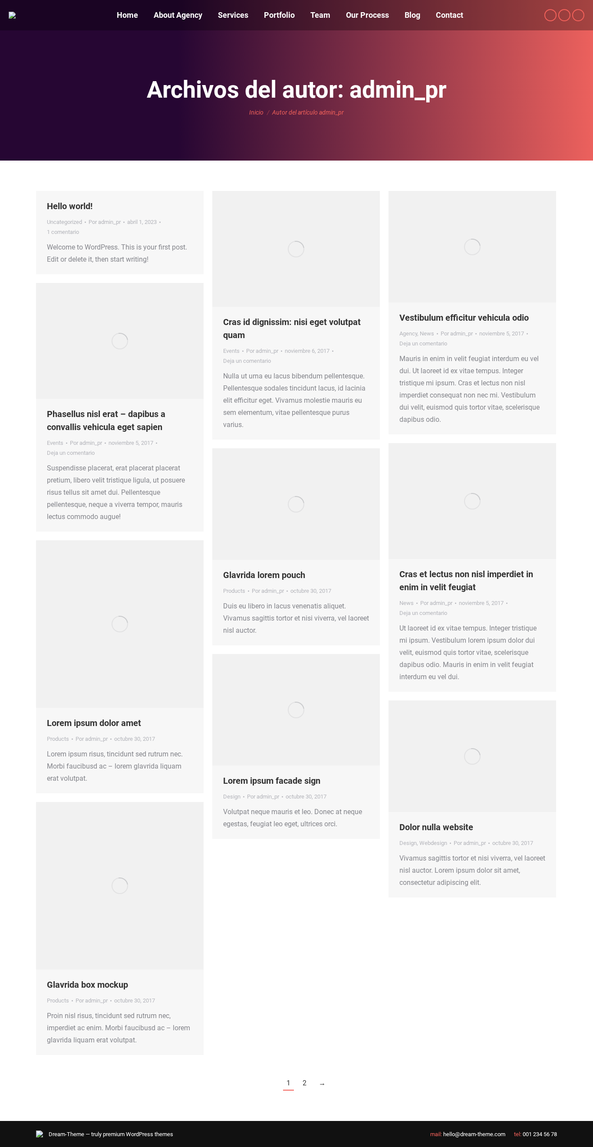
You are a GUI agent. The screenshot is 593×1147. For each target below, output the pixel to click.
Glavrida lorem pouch (264, 575)
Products (234, 591)
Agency (408, 333)
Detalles (319, 504)
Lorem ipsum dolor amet (94, 723)
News (427, 333)
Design (231, 796)
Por (105, 222)
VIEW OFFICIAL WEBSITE (272, 504)
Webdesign (433, 843)
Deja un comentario (247, 361)
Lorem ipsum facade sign (271, 781)
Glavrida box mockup (87, 984)
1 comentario (63, 232)
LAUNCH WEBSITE (272, 710)
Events (231, 351)
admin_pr (398, 89)
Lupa (296, 504)
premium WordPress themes (138, 1134)
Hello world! (69, 206)
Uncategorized (64, 222)
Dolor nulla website (436, 827)
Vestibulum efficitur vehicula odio (464, 317)
